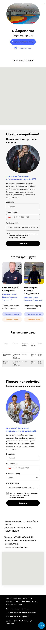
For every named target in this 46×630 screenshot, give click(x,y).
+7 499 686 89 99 (24, 537)
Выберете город (13, 474)
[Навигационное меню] (42, 3)
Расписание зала (24, 48)
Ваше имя (10, 202)
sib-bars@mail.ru (19, 547)
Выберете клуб (12, 223)
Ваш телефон (11, 212)
